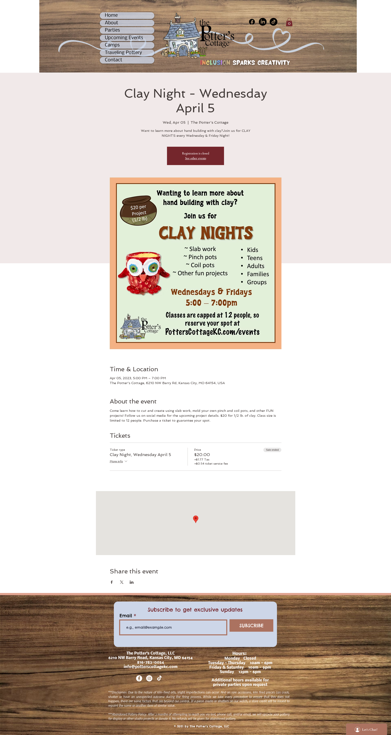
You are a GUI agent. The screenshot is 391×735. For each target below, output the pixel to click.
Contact (113, 60)
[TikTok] (273, 22)
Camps (112, 45)
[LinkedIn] (263, 22)
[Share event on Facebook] (112, 582)
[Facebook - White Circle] (139, 678)
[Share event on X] (122, 582)
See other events (195, 158)
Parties (112, 30)
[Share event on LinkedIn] (132, 582)
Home (111, 15)
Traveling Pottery (123, 52)
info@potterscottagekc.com (151, 667)
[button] (289, 22)
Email (126, 615)
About (111, 22)
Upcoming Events (124, 37)
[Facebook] (252, 22)
